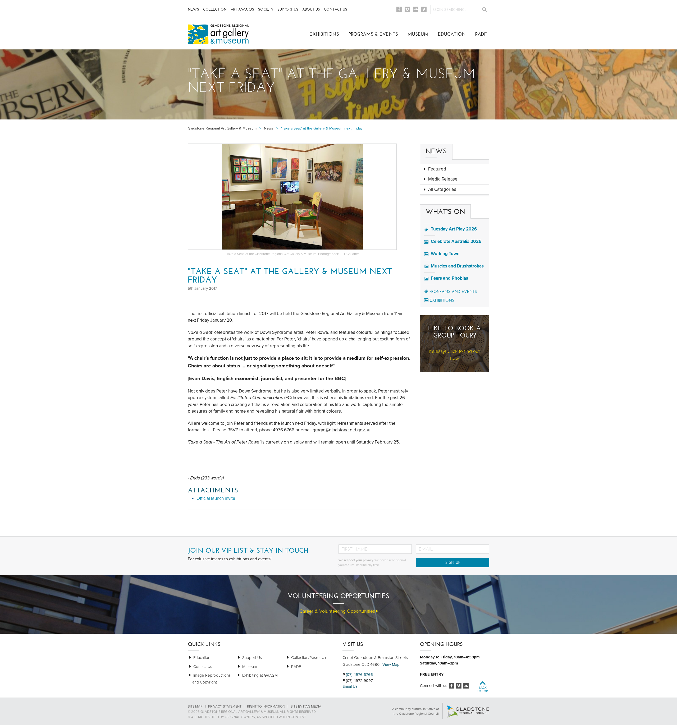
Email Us (350, 686)
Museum (418, 34)
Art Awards (242, 9)
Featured (437, 169)
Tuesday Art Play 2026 (454, 229)
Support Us (287, 9)
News (193, 9)
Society (265, 9)
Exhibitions (324, 34)
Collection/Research (308, 657)
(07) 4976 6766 (359, 674)
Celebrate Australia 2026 (456, 241)
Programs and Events (453, 291)
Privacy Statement (224, 706)
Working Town (445, 253)
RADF (481, 34)
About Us (311, 9)
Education (452, 34)
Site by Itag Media (306, 706)
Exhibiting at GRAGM (260, 675)
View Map (391, 664)
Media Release (443, 179)
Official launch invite (215, 498)
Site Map (195, 706)
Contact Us (335, 9)
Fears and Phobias (449, 278)
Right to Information (266, 706)
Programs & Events (373, 34)
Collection (215, 9)
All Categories (442, 189)
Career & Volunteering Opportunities (337, 611)
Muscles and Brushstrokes (457, 266)
